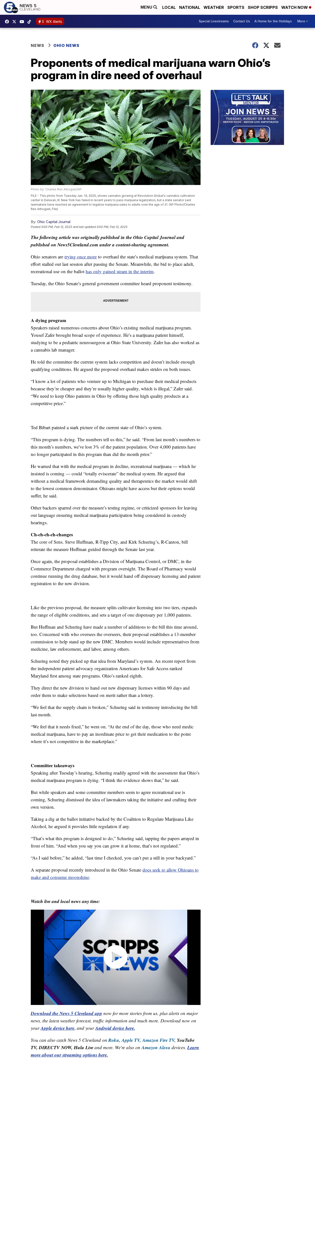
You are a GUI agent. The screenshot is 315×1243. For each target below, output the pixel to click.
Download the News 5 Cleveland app (66, 1013)
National (189, 7)
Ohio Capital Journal (53, 221)
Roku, (114, 1040)
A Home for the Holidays (273, 21)
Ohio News (66, 45)
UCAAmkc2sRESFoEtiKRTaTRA (23, 22)
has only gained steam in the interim (120, 271)
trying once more (80, 257)
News (37, 45)
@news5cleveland (30, 22)
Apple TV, (131, 1040)
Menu (147, 7)
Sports (235, 7)
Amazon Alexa (156, 1047)
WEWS (15, 22)
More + (302, 21)
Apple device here (57, 1028)
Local (169, 7)
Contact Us (241, 21)
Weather (214, 7)
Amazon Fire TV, (159, 1040)
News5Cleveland (8, 22)
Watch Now (295, 7)
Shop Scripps (263, 7)
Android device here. (115, 1028)
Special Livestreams (214, 21)
